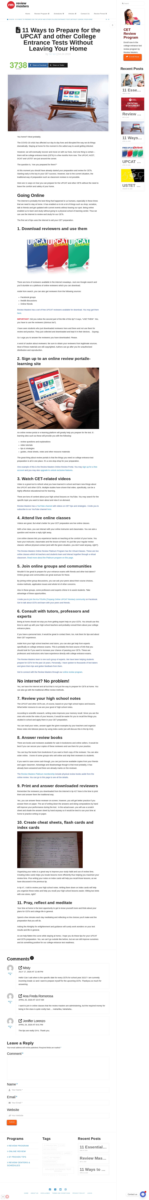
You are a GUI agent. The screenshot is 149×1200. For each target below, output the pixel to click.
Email (12, 1097)
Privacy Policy (79, 1193)
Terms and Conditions (61, 1193)
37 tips (62, 1145)
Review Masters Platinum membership (38, 774)
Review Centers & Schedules (18, 1164)
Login (89, 1193)
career (67, 1153)
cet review (55, 1158)
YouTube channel (44, 506)
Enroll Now (134, 57)
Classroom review (49, 1161)
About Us (34, 1193)
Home (26, 1193)
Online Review (17, 1151)
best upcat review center (52, 1153)
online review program (72, 672)
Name (12, 1084)
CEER (45, 1157)
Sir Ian (52, 54)
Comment (15, 1054)
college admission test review (53, 1165)
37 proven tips (50, 1145)
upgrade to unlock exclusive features (56, 470)
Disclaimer (45, 1193)
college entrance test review (58, 1170)
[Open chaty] (143, 1194)
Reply (10, 973)
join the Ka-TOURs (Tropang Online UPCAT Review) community (57, 599)
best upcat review (49, 1149)
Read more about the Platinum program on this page (50, 558)
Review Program (19, 1146)
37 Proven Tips (17, 1157)
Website (13, 1110)
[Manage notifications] (7, 1196)
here (19, 313)
